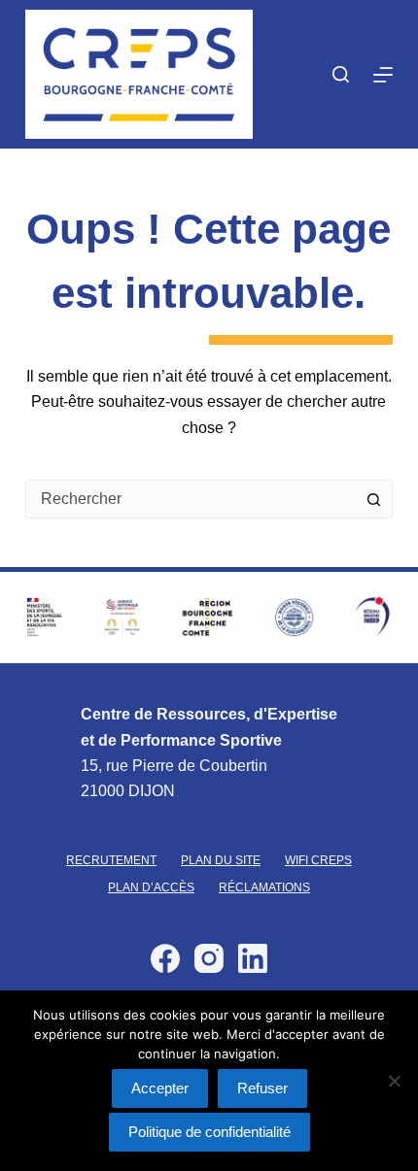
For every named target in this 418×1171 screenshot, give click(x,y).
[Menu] (383, 74)
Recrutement (111, 860)
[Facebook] (165, 958)
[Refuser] (393, 1080)
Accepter (160, 1088)
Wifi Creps (318, 860)
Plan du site (221, 860)
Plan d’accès (151, 887)
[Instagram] (209, 958)
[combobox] (190, 499)
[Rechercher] (340, 74)
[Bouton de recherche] (373, 499)
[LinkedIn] (252, 958)
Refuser (262, 1088)
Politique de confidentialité (209, 1131)
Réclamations (264, 887)
